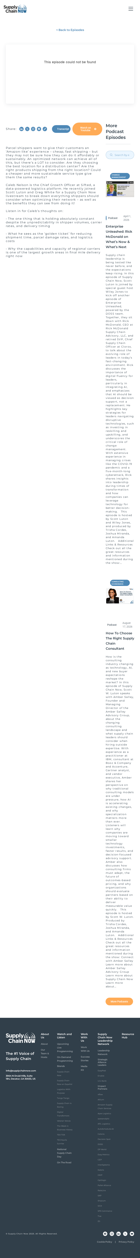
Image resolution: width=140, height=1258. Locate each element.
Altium (101, 1099)
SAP (99, 1195)
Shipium (102, 1201)
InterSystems (104, 1165)
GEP (100, 1160)
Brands (61, 1066)
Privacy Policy (126, 1241)
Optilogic (102, 1180)
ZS (99, 1221)
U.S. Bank (102, 1081)
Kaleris (101, 1170)
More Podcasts (119, 1001)
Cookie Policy (104, 1241)
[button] (130, 9)
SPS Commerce (105, 1211)
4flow (100, 1094)
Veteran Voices (64, 1121)
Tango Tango (63, 1098)
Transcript (63, 129)
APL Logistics (104, 1124)
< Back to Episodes (70, 30)
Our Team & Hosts (45, 1053)
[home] (15, 9)
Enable (101, 1076)
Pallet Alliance (104, 1185)
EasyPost (102, 1070)
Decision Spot (104, 1139)
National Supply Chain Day (64, 1153)
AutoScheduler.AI (106, 1129)
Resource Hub (128, 1035)
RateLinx (102, 1190)
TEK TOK (61, 1135)
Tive (99, 1216)
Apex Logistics (104, 1113)
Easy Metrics (103, 1154)
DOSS (100, 1144)
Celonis (101, 1134)
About (44, 1044)
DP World (102, 1149)
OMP (100, 1175)
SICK (100, 1206)
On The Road (64, 1162)
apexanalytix (103, 1118)
